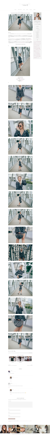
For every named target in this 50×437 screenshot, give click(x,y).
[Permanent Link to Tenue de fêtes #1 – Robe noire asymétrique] (20, 358)
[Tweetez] (8, 351)
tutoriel (37, 56)
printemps (38, 50)
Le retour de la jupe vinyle (30, 365)
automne (35, 41)
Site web (9, 415)
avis (37, 41)
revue (35, 51)
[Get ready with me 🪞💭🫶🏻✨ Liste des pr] (21, 429)
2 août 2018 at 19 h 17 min (15, 377)
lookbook (35, 46)
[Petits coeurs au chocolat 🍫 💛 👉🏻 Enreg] (12, 429)
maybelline (34, 49)
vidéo (39, 56)
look (38, 45)
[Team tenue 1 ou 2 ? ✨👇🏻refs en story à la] (46, 429)
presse (36, 50)
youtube (35, 57)
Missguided (15, 38)
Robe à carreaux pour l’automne (28, 361)
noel (38, 49)
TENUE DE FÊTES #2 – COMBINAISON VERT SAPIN (12, 362)
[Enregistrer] (11, 351)
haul (39, 44)
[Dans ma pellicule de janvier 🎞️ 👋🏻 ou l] (29, 429)
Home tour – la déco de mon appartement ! (12, 365)
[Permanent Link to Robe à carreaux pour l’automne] (28, 358)
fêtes (36, 44)
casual (35, 42)
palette (35, 50)
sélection (35, 55)
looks (35, 48)
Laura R (25, 4)
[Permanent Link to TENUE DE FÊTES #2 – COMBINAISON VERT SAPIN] (12, 358)
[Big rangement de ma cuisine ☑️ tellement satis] (37, 429)
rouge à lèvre (38, 51)
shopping (37, 52)
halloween (38, 44)
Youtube (37, 37)
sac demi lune (30, 39)
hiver (36, 45)
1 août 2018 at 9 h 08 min (13, 371)
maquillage (38, 48)
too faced (35, 56)
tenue (38, 55)
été (38, 57)
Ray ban (22, 80)
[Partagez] (9, 351)
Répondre (9, 387)
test (39, 55)
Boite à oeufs (19, 434)
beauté (39, 41)
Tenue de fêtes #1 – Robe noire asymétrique (20, 362)
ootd (40, 49)
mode (37, 49)
